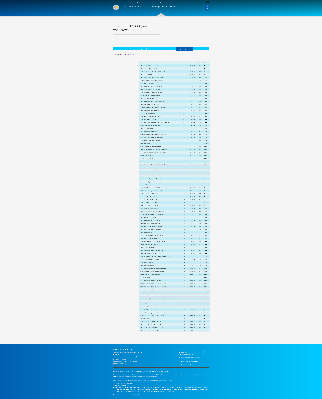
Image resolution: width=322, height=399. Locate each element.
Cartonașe (160, 49)
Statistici (151, 49)
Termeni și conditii (118, 394)
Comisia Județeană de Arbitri (139, 7)
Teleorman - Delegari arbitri (121, 363)
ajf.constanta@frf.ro (188, 354)
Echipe (134, 49)
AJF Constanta (128, 19)
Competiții (156, 7)
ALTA (206, 8)
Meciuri (117, 49)
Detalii (205, 66)
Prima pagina (118, 19)
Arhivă (164, 7)
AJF (125, 7)
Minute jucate (170, 49)
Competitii (138, 19)
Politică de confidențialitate (133, 394)
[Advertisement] (185, 35)
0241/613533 (184, 352)
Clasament (126, 49)
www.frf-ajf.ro (117, 371)
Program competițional (184, 49)
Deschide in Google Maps (186, 365)
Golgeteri (142, 49)
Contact (172, 7)
